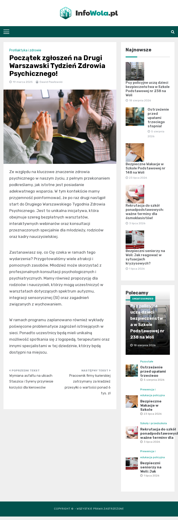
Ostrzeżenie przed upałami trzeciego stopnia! (158, 117)
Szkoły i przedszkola (153, 423)
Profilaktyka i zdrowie (25, 50)
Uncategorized (142, 298)
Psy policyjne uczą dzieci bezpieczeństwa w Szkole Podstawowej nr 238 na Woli (148, 89)
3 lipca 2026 (152, 441)
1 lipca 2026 (151, 475)
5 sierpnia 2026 (154, 379)
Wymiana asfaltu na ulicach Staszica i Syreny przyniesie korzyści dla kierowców (31, 381)
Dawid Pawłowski (51, 82)
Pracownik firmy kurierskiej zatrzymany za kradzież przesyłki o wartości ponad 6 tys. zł (88, 384)
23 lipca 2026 (153, 413)
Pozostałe (146, 361)
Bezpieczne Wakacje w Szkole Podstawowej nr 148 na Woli (145, 168)
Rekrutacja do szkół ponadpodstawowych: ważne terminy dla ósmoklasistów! (145, 211)
